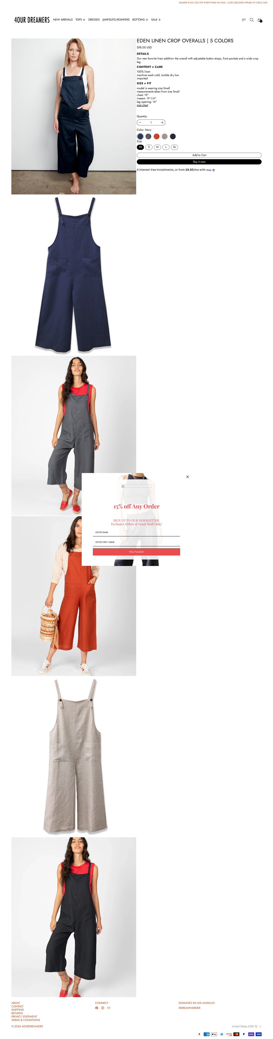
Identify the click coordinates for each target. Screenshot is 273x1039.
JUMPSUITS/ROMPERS (116, 20)
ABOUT (15, 1003)
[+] (162, 122)
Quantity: (142, 116)
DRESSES (94, 20)
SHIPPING (17, 1010)
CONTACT (17, 1006)
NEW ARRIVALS (63, 20)
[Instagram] (102, 1007)
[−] (140, 122)
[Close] (187, 477)
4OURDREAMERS (32, 1026)
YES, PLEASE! (136, 552)
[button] (252, 20)
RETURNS (17, 1013)
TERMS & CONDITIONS (25, 1020)
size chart (142, 105)
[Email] (108, 1007)
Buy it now (199, 162)
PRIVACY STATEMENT (24, 1016)
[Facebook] (96, 1007)
